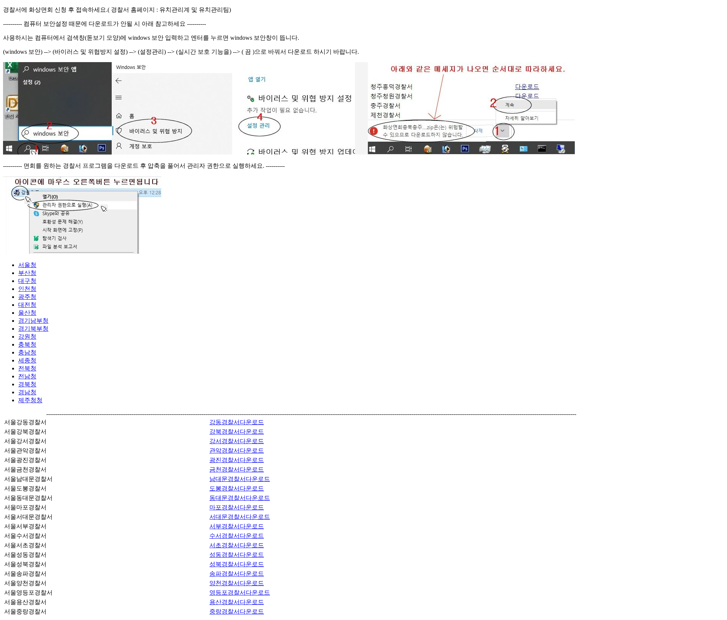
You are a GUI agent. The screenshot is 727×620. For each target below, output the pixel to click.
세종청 (27, 360)
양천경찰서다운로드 (236, 583)
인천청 (27, 289)
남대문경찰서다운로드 (239, 479)
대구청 (27, 281)
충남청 (27, 352)
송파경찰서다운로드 (236, 573)
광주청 (27, 297)
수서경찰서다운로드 (236, 536)
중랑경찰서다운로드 (236, 611)
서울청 (27, 265)
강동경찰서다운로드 (236, 422)
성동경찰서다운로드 (236, 554)
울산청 (27, 312)
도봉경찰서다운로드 (236, 488)
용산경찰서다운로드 (236, 602)
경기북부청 (33, 328)
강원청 (27, 336)
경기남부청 (33, 320)
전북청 (27, 368)
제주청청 (30, 400)
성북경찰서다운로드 (236, 564)
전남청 (27, 376)
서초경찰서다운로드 (236, 545)
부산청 (27, 273)
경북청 (27, 384)
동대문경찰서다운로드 (239, 498)
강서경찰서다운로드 (236, 441)
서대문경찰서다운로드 (239, 517)
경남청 (27, 392)
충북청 (27, 344)
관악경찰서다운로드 (236, 450)
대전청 (27, 304)
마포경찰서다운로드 (236, 507)
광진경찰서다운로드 (236, 460)
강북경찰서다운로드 (236, 431)
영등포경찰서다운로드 (239, 592)
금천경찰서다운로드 (236, 469)
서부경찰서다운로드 (236, 526)
